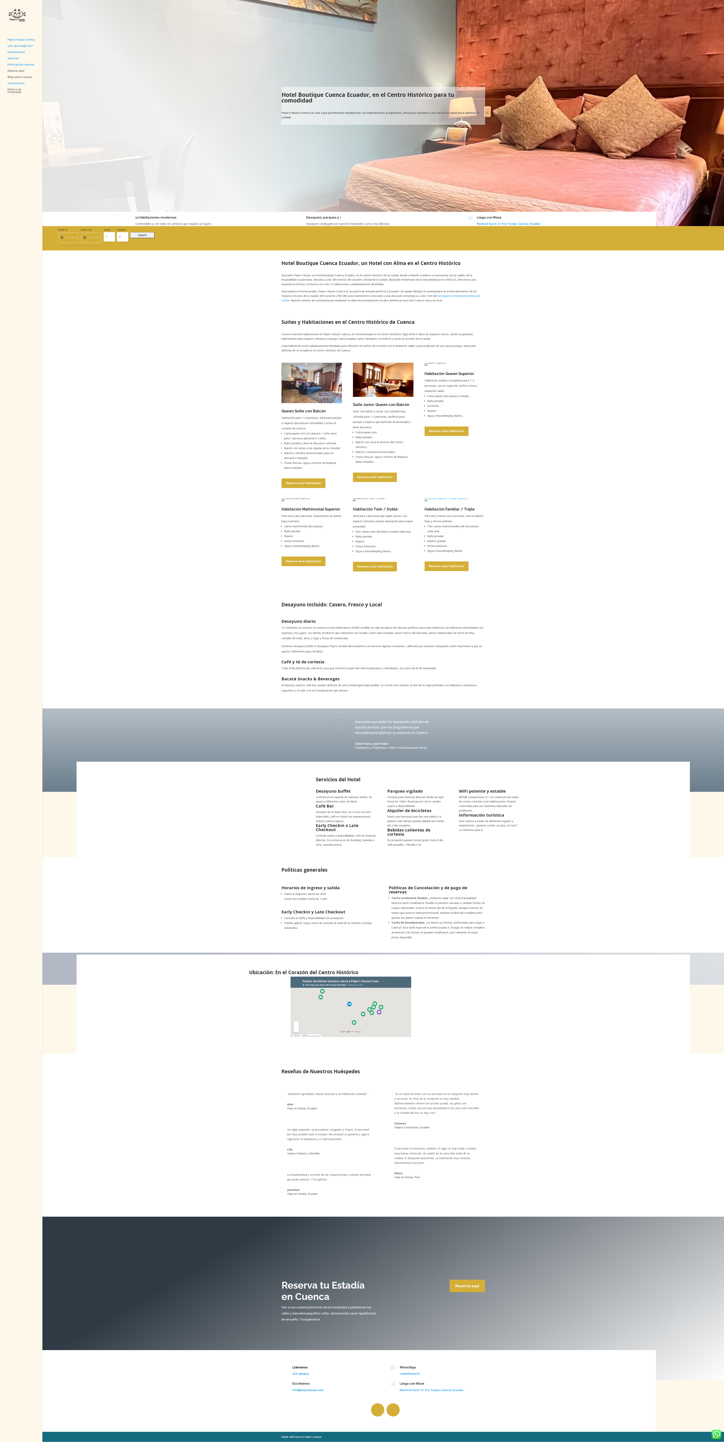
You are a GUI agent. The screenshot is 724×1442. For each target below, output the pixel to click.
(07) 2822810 (300, 1374)
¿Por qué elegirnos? (20, 46)
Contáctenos (16, 83)
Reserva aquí (16, 70)
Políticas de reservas (21, 64)
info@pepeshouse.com (308, 1390)
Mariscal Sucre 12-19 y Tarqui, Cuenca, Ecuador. (432, 1390)
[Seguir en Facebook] (377, 1410)
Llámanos (300, 1367)
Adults (107, 229)
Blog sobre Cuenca (20, 77)
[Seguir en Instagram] (393, 1410)
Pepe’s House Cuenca (21, 39)
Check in (62, 229)
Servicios (13, 58)
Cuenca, (523, 224)
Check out (86, 229)
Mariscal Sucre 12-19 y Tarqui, (497, 224)
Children (121, 229)
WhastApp (408, 1367)
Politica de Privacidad (14, 91)
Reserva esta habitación (303, 483)
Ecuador (534, 224)
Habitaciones (16, 52)
